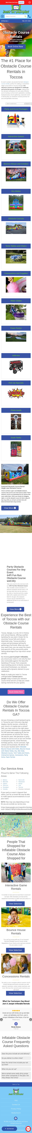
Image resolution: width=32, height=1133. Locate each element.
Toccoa (20, 787)
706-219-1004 (26, 21)
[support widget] (28, 1129)
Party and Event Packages (16, 109)
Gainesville (21, 780)
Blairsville (5, 782)
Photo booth (16, 410)
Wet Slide (21, 751)
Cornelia (5, 789)
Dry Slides (16, 191)
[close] (30, 2)
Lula (19, 785)
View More (9, 508)
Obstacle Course (7, 753)
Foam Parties (10, 757)
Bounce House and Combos (16, 164)
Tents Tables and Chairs (16, 246)
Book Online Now (15, 46)
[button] (1, 1019)
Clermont (5, 785)
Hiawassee (21, 782)
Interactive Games (16, 136)
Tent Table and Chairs (21, 753)
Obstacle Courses (16, 219)
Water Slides (16, 301)
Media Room (16, 1113)
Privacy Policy (16, 1109)
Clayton (5, 783)
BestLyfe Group (20, 1126)
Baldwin (5, 780)
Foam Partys (16, 328)
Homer (20, 783)
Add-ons (16, 355)
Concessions (19, 755)
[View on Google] (16, 1021)
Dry (16, 751)
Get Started (10, 1128)
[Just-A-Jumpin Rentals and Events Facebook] (15, 1118)
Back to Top (16, 1084)
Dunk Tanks (16, 438)
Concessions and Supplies (16, 273)
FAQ (16, 1100)
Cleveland (5, 787)
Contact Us (16, 1105)
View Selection (15, 903)
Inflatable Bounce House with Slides (13, 748)
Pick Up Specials (16, 383)
